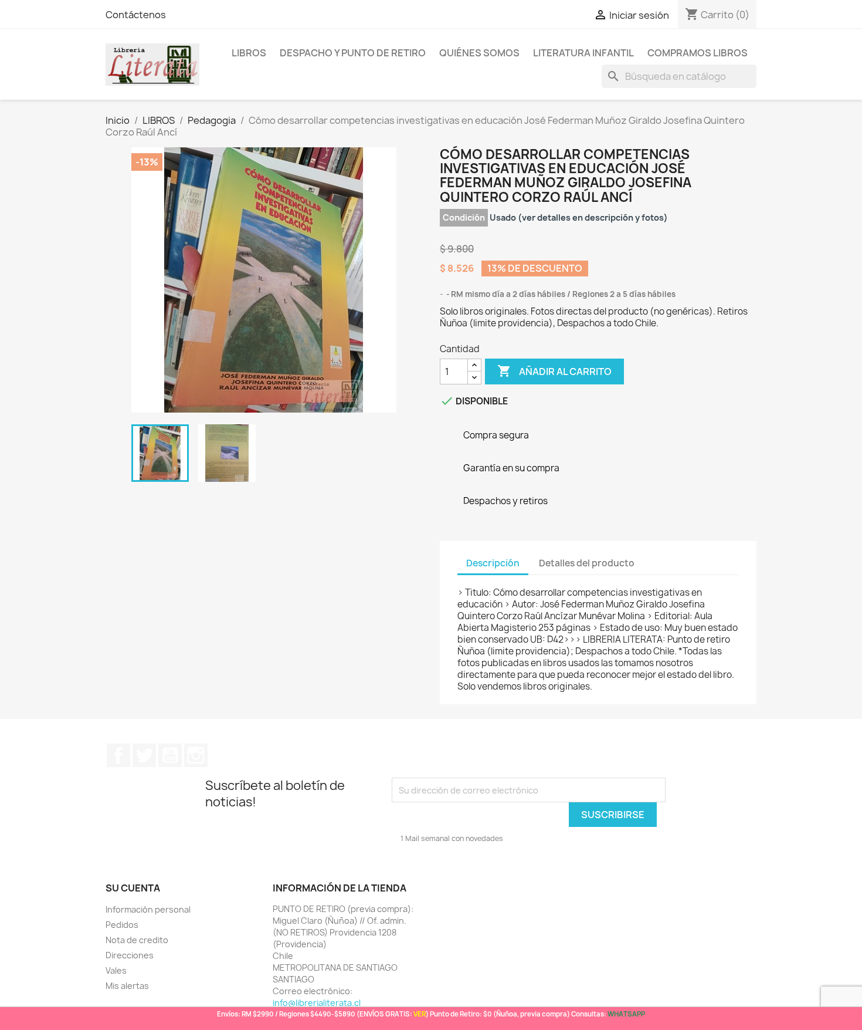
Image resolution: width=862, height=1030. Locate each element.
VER (419, 1013)
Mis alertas (127, 985)
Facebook (118, 755)
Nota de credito (137, 939)
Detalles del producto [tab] (586, 563)
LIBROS (249, 52)
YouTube (170, 755)
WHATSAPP (626, 1013)
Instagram (196, 755)
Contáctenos (136, 14)
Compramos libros (697, 52)
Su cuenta (133, 888)
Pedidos (122, 924)
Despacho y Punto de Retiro (353, 52)
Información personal (148, 909)
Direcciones (130, 955)
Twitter (144, 755)
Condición (464, 217)
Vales (116, 970)
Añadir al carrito (554, 371)
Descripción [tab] (493, 563)
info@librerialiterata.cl (317, 1002)
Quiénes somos (479, 52)
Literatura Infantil (583, 52)
